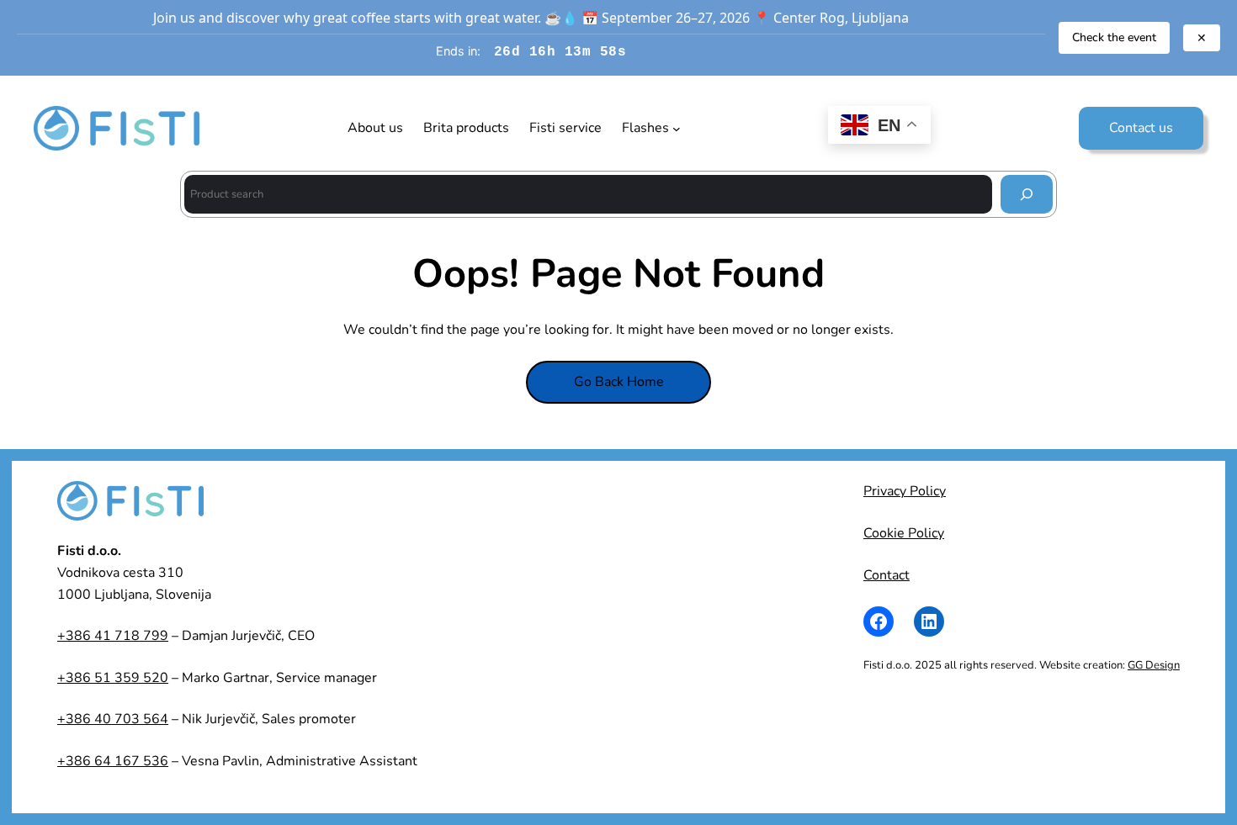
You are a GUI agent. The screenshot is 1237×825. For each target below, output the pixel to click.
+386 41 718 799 (112, 636)
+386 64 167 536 (112, 761)
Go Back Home (619, 382)
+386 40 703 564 (112, 719)
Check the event (1114, 37)
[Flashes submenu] (676, 128)
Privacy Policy (904, 491)
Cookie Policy (903, 533)
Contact (886, 575)
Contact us (1141, 128)
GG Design (1154, 665)
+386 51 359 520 (112, 678)
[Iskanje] (1027, 194)
